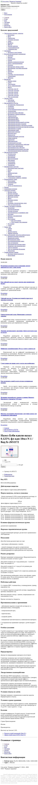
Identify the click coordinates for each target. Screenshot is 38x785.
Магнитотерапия (13, 158)
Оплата (6, 24)
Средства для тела (13, 95)
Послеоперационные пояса (16, 241)
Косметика (7, 79)
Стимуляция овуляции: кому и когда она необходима (17, 363)
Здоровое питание (13, 39)
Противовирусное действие (16, 147)
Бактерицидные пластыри (16, 168)
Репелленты (11, 101)
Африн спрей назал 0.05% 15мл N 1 (15, 735)
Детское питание (13, 211)
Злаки (9, 41)
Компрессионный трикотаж (16, 236)
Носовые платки (13, 200)
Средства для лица (13, 90)
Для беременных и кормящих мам (18, 212)
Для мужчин (11, 84)
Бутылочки (11, 208)
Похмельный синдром (14, 143)
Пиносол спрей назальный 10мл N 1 (15, 733)
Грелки (10, 60)
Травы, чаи (7, 227)
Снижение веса (12, 49)
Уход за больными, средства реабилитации (17, 235)
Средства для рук (13, 93)
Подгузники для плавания (19, 222)
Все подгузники (16, 220)
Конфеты (10, 43)
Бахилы (10, 57)
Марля (10, 174)
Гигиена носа (12, 154)
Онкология (11, 139)
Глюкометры (11, 155)
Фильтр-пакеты (12, 231)
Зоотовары (7, 51)
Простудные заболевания (15, 146)
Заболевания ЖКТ (13, 119)
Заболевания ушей (13, 130)
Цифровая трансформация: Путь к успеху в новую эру (18, 348)
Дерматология (12, 116)
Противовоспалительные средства (18, 149)
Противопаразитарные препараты (18, 151)
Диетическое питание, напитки (13, 33)
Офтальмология (12, 141)
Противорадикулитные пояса (16, 244)
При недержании (13, 243)
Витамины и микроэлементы (16, 114)
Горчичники (11, 58)
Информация (8, 474)
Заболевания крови (13, 120)
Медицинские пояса (14, 239)
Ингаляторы (11, 157)
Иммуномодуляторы (14, 131)
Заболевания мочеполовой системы (18, 122)
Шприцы (10, 78)
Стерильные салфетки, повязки (17, 177)
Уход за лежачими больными (16, 249)
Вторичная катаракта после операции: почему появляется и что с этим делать (15, 266)
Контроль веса (12, 133)
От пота (10, 201)
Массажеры (11, 160)
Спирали (10, 184)
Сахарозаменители (13, 47)
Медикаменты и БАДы (11, 103)
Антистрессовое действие (15, 112)
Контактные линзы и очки (16, 66)
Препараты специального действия (18, 144)
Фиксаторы (11, 250)
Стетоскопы (11, 162)
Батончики (11, 35)
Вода (9, 36)
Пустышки (11, 223)
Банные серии (12, 81)
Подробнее (4, 277)
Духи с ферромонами (14, 85)
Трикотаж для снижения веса (16, 246)
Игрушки (10, 214)
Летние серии (8, 98)
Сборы (10, 228)
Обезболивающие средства (16, 136)
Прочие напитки (13, 46)
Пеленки (10, 217)
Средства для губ (13, 89)
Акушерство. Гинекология (16, 105)
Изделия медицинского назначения (14, 54)
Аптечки (10, 55)
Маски (10, 70)
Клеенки (10, 65)
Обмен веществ (12, 138)
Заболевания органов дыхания (17, 124)
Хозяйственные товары (11, 252)
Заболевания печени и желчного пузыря (20, 125)
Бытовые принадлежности (16, 254)
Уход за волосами (13, 97)
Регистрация (8, 14)
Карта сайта (7, 27)
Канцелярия (11, 255)
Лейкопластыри (12, 173)
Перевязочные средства (11, 166)
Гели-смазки (11, 181)
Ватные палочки (13, 193)
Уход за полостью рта (14, 204)
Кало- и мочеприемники (15, 63)
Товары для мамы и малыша (12, 206)
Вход (5, 13)
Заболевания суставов (14, 128)
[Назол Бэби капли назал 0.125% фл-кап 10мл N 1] (9, 457)
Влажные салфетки (13, 195)
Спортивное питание (10, 189)
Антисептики (12, 111)
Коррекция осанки (13, 238)
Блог (5, 20)
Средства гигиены (9, 190)
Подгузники (11, 219)
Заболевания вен (13, 117)
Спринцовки (12, 76)
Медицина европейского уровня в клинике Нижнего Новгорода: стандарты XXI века (17, 398)
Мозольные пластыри (14, 176)
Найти (3, 9)
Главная (6, 17)
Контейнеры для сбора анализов (17, 68)
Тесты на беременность (15, 185)
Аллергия (11, 106)
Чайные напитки (13, 233)
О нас (6, 19)
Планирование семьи (10, 179)
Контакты (7, 25)
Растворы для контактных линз (17, 203)
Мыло (9, 198)
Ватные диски (12, 192)
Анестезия (11, 108)
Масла (10, 87)
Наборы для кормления (15, 216)
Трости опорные (13, 247)
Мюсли (10, 44)
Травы (10, 230)
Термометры (11, 163)
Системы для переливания (16, 74)
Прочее (10, 73)
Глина (9, 82)
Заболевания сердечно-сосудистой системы (21, 127)
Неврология (11, 135)
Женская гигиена (13, 197)
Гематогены (11, 38)
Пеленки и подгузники (15, 52)
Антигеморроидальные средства (17, 109)
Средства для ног (13, 92)
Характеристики (9, 476)
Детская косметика (13, 209)
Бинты (10, 170)
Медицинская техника (11, 152)
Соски (10, 225)
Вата (9, 171)
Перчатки (11, 71)
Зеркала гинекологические (16, 62)
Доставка (7, 22)
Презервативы (12, 182)
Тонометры (11, 165)
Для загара (11, 100)
